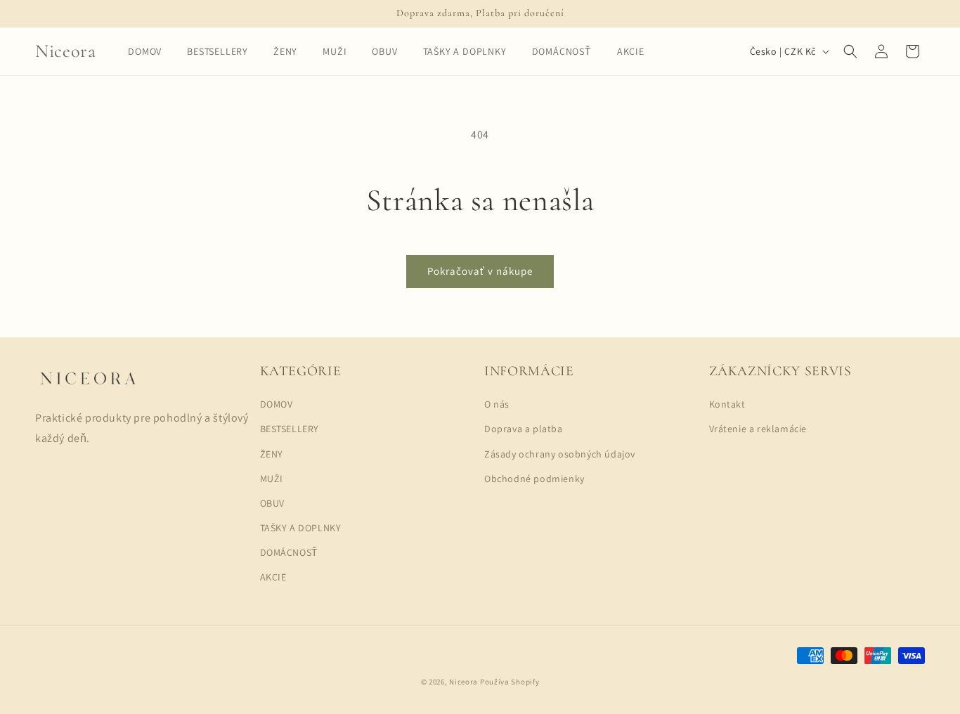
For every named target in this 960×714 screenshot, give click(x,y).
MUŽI (271, 478)
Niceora (463, 682)
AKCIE (273, 577)
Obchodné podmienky (534, 478)
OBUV (272, 503)
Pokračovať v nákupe (480, 271)
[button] (850, 51)
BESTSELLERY (290, 428)
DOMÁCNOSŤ (289, 552)
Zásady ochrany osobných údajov (559, 454)
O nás (497, 404)
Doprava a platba (523, 428)
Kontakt (727, 404)
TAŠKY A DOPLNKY (301, 527)
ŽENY (271, 454)
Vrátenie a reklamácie (758, 428)
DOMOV (276, 404)
